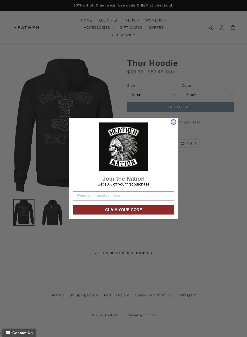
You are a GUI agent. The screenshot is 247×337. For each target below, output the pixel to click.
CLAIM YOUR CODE (123, 210)
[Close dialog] (173, 122)
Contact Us (21, 333)
